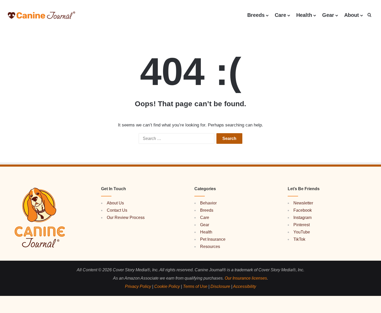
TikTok (299, 239)
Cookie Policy (167, 286)
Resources (210, 246)
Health (304, 15)
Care (280, 15)
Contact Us (117, 210)
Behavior (208, 203)
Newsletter (303, 203)
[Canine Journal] (41, 15)
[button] (369, 15)
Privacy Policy (138, 286)
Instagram (302, 217)
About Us (115, 203)
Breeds (256, 15)
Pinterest (301, 225)
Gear (328, 15)
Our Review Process (126, 217)
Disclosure (220, 286)
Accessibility (244, 286)
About (351, 15)
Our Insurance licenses (246, 278)
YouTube (301, 232)
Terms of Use (195, 286)
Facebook (302, 210)
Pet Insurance (212, 239)
